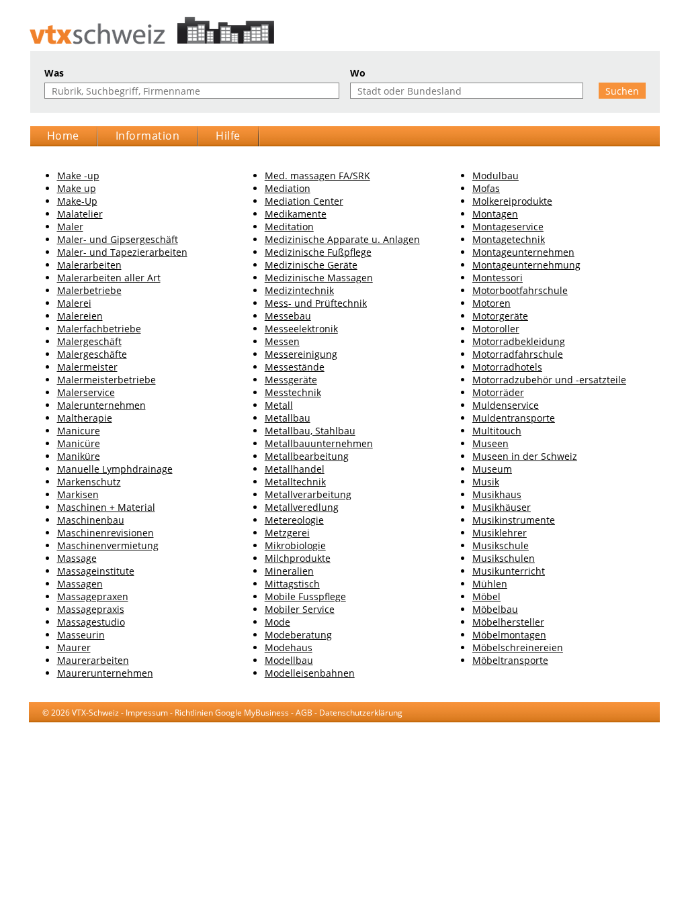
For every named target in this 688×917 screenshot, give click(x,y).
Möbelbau (495, 609)
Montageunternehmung (526, 264)
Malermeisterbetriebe (106, 379)
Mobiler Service (300, 609)
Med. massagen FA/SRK (317, 175)
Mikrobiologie (295, 545)
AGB (304, 712)
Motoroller (495, 328)
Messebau (288, 315)
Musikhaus (496, 494)
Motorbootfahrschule (520, 290)
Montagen (495, 213)
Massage (77, 558)
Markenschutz (89, 481)
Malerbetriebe (89, 290)
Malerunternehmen (101, 405)
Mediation (287, 188)
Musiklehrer (499, 532)
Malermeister (87, 366)
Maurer (74, 647)
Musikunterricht (508, 571)
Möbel (486, 596)
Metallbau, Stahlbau (310, 430)
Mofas (486, 188)
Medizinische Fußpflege (318, 252)
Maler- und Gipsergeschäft (117, 239)
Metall (279, 405)
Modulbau (495, 175)
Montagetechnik (508, 239)
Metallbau (287, 418)
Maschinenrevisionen (105, 532)
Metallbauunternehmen (319, 443)
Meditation (289, 226)
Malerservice (86, 392)
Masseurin (81, 634)
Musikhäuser (501, 507)
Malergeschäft (89, 341)
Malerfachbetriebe (99, 328)
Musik (485, 481)
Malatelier (80, 213)
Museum (492, 469)
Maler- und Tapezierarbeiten (122, 252)
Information (148, 135)
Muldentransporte (513, 418)
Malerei (74, 303)
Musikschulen (503, 558)
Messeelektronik (301, 328)
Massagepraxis (90, 609)
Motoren (491, 303)
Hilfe (228, 135)
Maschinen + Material (106, 507)
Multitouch (496, 430)
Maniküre (78, 456)
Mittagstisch (292, 583)
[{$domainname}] (344, 30)
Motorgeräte (500, 315)
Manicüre (78, 443)
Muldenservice (505, 405)
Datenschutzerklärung (360, 712)
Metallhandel (295, 469)
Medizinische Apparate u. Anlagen (342, 239)
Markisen (78, 494)
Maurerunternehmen (105, 673)
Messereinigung (301, 354)
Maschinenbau (90, 520)
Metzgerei (287, 532)
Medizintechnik (299, 290)
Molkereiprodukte (512, 201)
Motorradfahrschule (517, 354)
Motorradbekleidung (518, 341)
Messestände (295, 366)
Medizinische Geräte (311, 264)
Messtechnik (293, 392)
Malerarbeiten (89, 264)
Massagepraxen (92, 596)
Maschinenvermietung (108, 545)
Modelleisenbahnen (310, 673)
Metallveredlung (302, 507)
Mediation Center (304, 201)
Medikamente (296, 213)
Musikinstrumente (513, 520)
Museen (490, 443)
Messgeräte (291, 379)
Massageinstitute (95, 571)
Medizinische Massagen (319, 277)
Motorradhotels (507, 366)
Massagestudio (91, 622)
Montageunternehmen (523, 252)
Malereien (80, 315)
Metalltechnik (295, 481)
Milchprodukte (298, 558)
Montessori (497, 277)
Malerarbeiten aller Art (109, 277)
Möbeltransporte (510, 660)
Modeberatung (298, 634)
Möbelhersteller (508, 622)
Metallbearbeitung (307, 456)
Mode (277, 622)
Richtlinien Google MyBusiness (232, 712)
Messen (282, 341)
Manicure (78, 430)
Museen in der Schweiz (524, 456)
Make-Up (77, 201)
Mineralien (289, 571)
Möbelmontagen (509, 634)
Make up (76, 188)
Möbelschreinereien (517, 647)
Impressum (147, 712)
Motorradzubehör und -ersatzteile (549, 379)
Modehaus (288, 647)
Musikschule (500, 545)
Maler (70, 226)
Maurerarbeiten (93, 660)
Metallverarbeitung (308, 494)
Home (63, 135)
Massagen (80, 583)
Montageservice (508, 226)
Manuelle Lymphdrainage (115, 469)
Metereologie (294, 520)
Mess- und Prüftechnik (316, 303)
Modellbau (289, 660)
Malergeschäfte (92, 354)
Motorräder (498, 392)
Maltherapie (84, 418)
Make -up (78, 175)
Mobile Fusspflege (305, 596)
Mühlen (489, 583)
